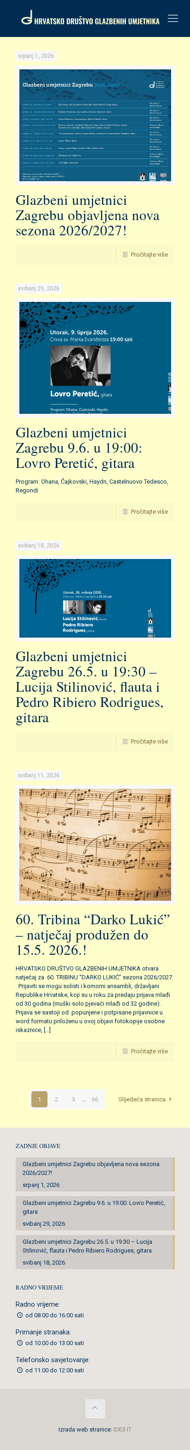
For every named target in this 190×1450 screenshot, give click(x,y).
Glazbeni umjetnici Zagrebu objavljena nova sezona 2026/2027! (88, 215)
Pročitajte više (149, 254)
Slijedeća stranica (142, 1099)
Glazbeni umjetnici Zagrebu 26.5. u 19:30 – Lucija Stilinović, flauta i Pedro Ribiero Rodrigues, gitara (90, 686)
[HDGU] (95, 18)
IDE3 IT (122, 1429)
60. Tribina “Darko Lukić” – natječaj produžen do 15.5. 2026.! (93, 934)
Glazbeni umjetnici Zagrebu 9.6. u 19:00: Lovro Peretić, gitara (79, 447)
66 (95, 1099)
